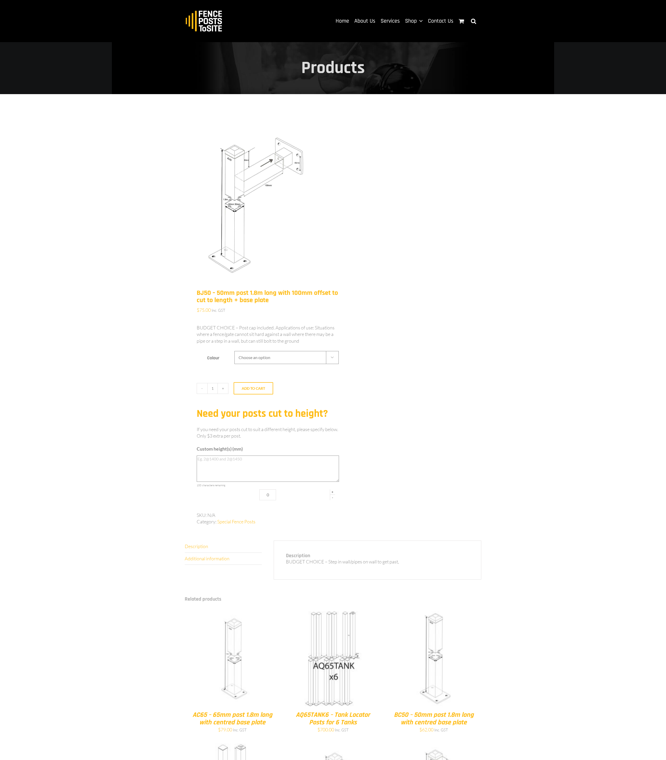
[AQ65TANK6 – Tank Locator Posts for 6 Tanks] (333, 614)
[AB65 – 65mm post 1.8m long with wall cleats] (333, 746)
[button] (473, 21)
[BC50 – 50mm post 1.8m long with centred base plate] (433, 614)
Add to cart (253, 388)
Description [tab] (196, 546)
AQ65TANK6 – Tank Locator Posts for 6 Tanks (333, 719)
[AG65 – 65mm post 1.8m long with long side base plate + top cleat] (433, 746)
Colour (213, 358)
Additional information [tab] (207, 558)
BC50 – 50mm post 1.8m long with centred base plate (433, 719)
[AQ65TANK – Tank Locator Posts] (232, 746)
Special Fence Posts (236, 521)
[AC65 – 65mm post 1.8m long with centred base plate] (232, 614)
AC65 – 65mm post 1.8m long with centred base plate (232, 719)
